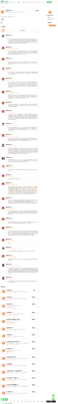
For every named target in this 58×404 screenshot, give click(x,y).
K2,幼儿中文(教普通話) (11, 384)
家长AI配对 (38, 402)
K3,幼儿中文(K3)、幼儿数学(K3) (14, 371)
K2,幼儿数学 (9, 364)
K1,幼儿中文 (8, 10)
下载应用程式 (29, 402)
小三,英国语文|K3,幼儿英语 (12, 341)
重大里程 (14, 402)
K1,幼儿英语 (9, 297)
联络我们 (26, 402)
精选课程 (22, 402)
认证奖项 (11, 402)
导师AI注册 (42, 402)
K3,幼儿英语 (9, 327)
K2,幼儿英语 (9, 290)
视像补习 (18, 402)
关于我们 (3, 402)
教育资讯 (7, 402)
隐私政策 (34, 402)
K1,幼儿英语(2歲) (10, 357)
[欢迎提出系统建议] (53, 399)
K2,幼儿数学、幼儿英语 (11, 377)
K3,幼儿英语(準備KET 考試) (12, 319)
